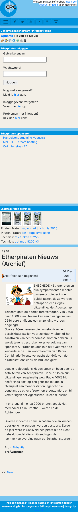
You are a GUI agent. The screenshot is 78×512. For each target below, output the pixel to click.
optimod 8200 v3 (27, 241)
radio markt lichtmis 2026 (40, 228)
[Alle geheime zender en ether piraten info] (8, 8)
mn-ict (39, 510)
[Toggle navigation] (6, 22)
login (55, 4)
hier (16, 94)
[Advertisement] (56, 12)
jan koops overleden (36, 232)
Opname (7, 36)
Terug (11, 472)
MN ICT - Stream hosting (20, 142)
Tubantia (18, 447)
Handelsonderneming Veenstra (24, 137)
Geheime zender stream (15, 30)
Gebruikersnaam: (14, 53)
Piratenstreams (41, 30)
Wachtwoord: (12, 67)
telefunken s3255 (27, 237)
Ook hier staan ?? (15, 146)
